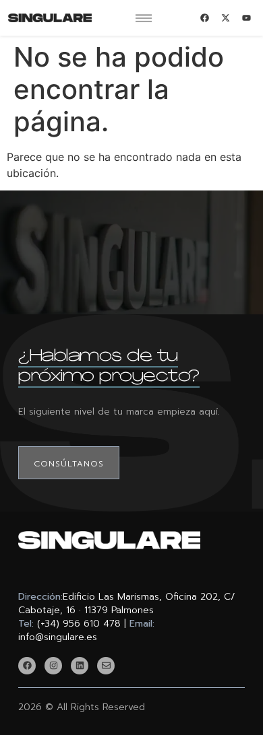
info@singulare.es (57, 637)
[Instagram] (53, 665)
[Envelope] (106, 665)
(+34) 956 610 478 (79, 624)
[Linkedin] (79, 665)
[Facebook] (27, 665)
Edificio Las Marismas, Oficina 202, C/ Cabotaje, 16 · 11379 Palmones (126, 603)
